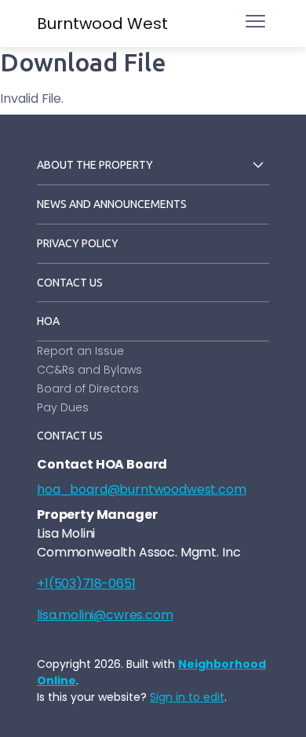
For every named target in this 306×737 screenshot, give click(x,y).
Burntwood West (102, 24)
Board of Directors (88, 388)
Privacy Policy (77, 243)
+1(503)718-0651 (86, 584)
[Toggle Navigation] (255, 21)
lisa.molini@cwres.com (105, 615)
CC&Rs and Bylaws (89, 370)
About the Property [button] (95, 165)
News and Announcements (112, 204)
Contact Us (70, 282)
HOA (48, 321)
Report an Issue (80, 351)
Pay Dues (63, 407)
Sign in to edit (187, 697)
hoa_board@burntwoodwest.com (141, 489)
